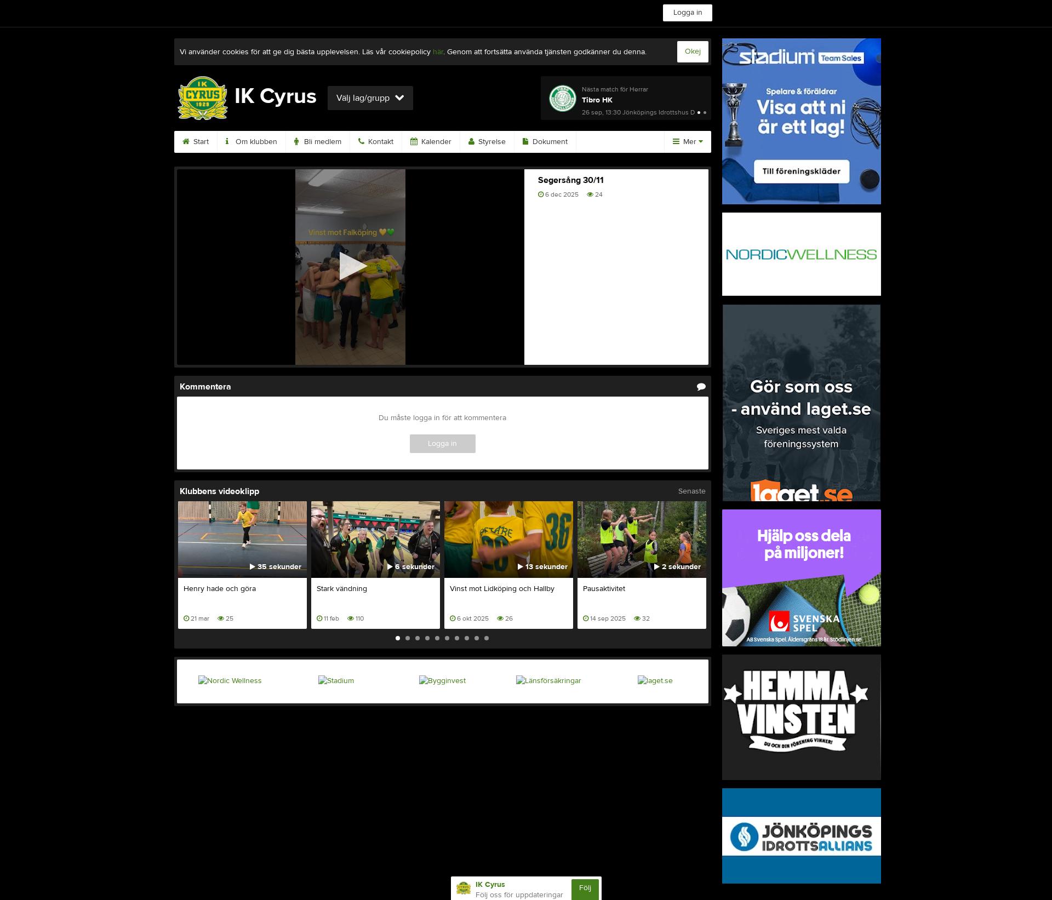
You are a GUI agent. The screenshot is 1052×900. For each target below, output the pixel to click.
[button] (350, 266)
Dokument (549, 142)
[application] (350, 267)
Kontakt (379, 142)
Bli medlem (321, 142)
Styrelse (491, 142)
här (438, 52)
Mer (690, 142)
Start (200, 142)
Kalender (435, 142)
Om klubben (255, 142)
